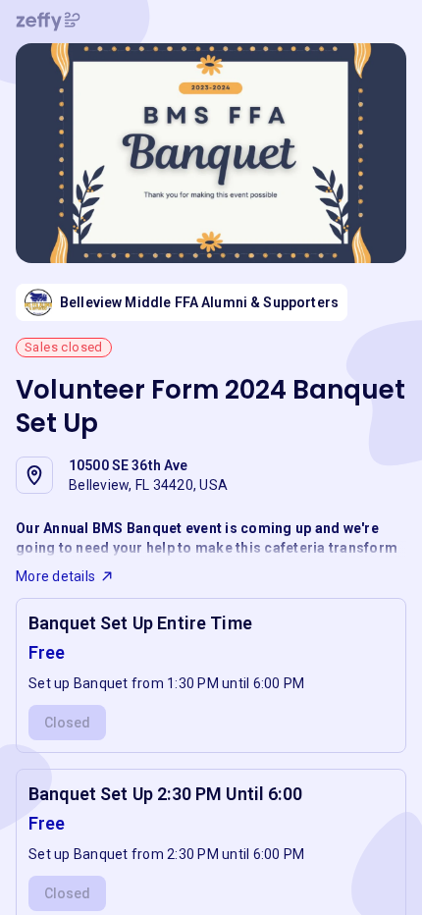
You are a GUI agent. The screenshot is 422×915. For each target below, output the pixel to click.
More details (55, 576)
